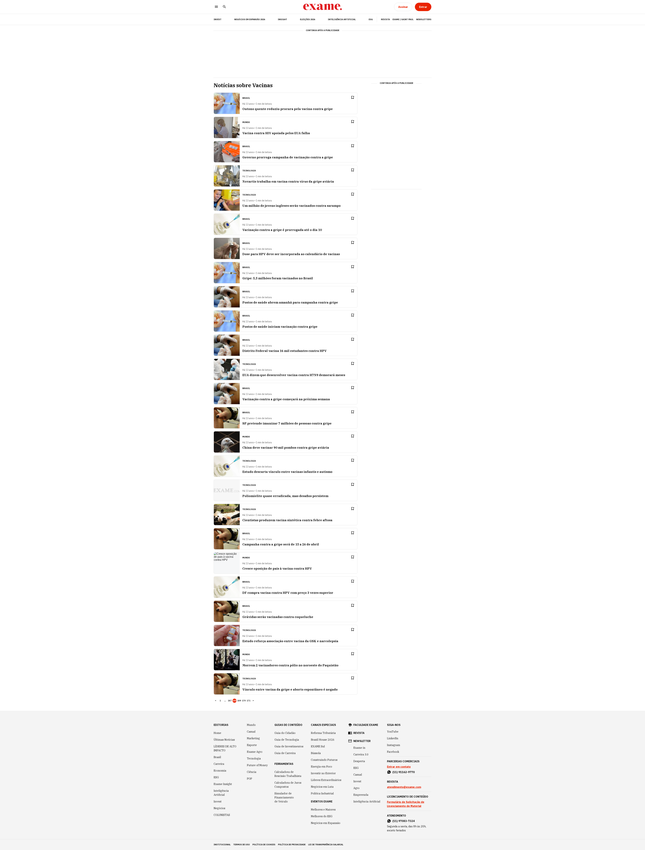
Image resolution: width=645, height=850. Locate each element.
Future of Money (257, 765)
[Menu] (216, 7)
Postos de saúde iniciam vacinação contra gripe (279, 327)
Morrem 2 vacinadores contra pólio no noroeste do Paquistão (290, 665)
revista (358, 733)
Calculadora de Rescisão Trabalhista (287, 774)
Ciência (251, 772)
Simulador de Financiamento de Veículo (284, 797)
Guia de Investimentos (288, 746)
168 (234, 700)
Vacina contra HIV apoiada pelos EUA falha (276, 133)
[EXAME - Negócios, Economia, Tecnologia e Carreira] (322, 7)
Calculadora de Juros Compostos (287, 784)
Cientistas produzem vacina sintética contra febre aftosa (287, 520)
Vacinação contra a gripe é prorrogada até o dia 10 (282, 230)
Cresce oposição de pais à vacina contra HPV (277, 568)
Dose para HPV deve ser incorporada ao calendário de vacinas (291, 254)
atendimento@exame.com (404, 787)
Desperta (359, 761)
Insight (282, 19)
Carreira (219, 764)
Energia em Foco (321, 766)
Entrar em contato (399, 766)
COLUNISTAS (222, 815)
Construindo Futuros (324, 759)
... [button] (225, 700)
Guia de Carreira (285, 753)
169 (239, 700)
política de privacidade (292, 844)
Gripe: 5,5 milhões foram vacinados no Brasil (277, 278)
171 (248, 700)
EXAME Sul (318, 746)
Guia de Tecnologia (286, 739)
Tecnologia (254, 758)
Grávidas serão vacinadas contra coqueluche (277, 617)
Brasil (217, 757)
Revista (385, 19)
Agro (356, 788)
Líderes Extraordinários (326, 780)
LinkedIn (392, 738)
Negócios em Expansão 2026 (249, 19)
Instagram (393, 745)
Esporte (252, 745)
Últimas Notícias (224, 739)
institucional (222, 844)
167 (230, 700)
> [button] (253, 700)
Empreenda (360, 794)
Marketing (253, 738)
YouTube (392, 731)
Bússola (316, 753)
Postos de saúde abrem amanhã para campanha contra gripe (290, 302)
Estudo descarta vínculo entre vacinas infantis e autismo (287, 472)
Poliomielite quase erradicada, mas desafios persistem (285, 496)
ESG (371, 19)
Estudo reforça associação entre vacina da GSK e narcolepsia (290, 641)
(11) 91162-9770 (403, 772)
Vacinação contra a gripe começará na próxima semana (286, 399)
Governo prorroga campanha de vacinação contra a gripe (287, 157)
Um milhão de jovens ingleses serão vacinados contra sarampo (291, 206)
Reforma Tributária (323, 733)
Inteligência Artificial (342, 19)
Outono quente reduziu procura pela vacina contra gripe (287, 109)
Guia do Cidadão (284, 733)
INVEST (217, 19)
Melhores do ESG (321, 816)
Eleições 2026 (307, 19)
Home (217, 733)
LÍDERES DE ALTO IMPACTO (225, 748)
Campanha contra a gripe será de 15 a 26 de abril (280, 544)
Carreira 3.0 (361, 754)
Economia (220, 770)
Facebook (393, 751)
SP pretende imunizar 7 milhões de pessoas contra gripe (287, 423)
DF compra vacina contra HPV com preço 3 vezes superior (287, 593)
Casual (251, 731)
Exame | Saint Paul (403, 19)
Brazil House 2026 (322, 739)
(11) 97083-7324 (403, 821)
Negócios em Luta (322, 786)
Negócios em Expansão (325, 823)
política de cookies (263, 844)
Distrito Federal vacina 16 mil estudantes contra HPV (284, 351)
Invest (218, 801)
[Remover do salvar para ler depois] (353, 97)
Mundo (251, 725)
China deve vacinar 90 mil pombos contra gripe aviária (285, 448)
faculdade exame (365, 725)
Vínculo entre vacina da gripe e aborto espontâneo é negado (290, 689)
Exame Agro (254, 751)
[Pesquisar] (224, 7)
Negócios (219, 808)
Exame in (359, 747)
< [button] (215, 700)
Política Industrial (322, 793)
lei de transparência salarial (325, 844)
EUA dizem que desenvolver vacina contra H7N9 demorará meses (293, 375)
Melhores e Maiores (323, 809)
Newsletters (423, 19)
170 (244, 700)
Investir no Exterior (323, 773)
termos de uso (241, 844)
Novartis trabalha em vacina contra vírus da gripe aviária (288, 181)
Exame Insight (223, 784)
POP (249, 778)
